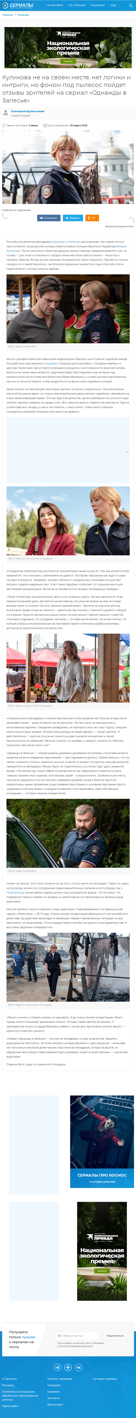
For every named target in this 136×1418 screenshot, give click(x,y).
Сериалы (7, 14)
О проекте (9, 1379)
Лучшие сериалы (105, 1379)
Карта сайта (10, 1406)
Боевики (53, 1391)
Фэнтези (53, 1398)
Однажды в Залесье (66, 241)
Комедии (53, 1385)
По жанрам (55, 5)
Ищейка (50, 363)
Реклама (8, 1385)
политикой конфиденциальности (76, 1346)
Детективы (55, 1404)
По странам (77, 5)
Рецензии (98, 5)
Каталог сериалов (59, 1379)
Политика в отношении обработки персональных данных (20, 1395)
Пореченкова (15, 892)
